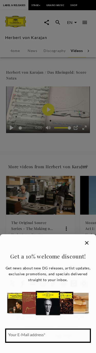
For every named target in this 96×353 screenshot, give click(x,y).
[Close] (87, 243)
